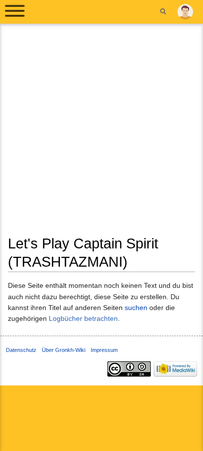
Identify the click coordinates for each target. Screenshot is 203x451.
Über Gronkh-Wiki (63, 350)
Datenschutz (21, 350)
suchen (136, 308)
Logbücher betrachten (83, 318)
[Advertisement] (101, 133)
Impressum (104, 350)
